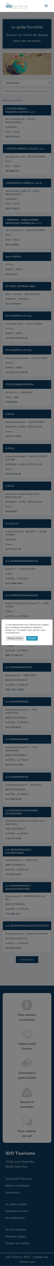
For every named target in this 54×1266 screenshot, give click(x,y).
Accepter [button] (32, 638)
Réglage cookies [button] (15, 638)
